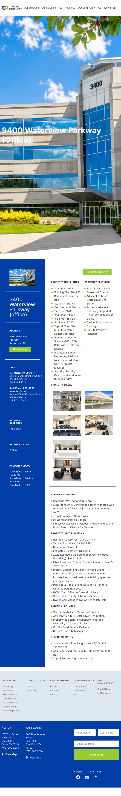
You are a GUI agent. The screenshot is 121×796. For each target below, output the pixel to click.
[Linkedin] (87, 777)
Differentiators (10, 694)
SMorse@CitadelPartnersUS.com (25, 394)
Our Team (8, 690)
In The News (104, 693)
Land (52, 694)
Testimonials (9, 698)
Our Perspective (11, 710)
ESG (76, 694)
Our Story (8, 686)
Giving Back (80, 686)
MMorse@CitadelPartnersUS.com (25, 376)
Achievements (10, 702)
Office (30, 686)
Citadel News (104, 689)
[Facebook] (78, 777)
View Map (21, 349)
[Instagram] (95, 777)
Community (80, 690)
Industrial (31, 690)
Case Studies (10, 706)
